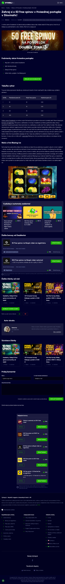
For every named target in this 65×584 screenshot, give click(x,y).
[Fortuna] (20, 473)
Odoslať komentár (56, 399)
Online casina (6, 536)
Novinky (8, 7)
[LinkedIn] (12, 331)
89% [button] (50, 270)
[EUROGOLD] (20, 434)
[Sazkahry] (20, 460)
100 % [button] (18, 221)
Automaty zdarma (8, 533)
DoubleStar (58, 20)
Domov (3, 7)
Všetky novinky (53, 20)
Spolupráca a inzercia (53, 526)
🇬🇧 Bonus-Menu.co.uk (53, 543)
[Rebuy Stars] (20, 422)
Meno (3, 375)
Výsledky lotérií (7, 539)
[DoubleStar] (20, 447)
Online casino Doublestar (9, 120)
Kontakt (50, 520)
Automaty (26, 20)
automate (25, 136)
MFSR (38, 505)
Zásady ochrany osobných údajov (55, 533)
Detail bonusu (56, 252)
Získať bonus (56, 243)
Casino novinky (32, 20)
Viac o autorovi (57, 332)
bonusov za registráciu (8, 122)
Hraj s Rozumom (30, 531)
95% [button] (50, 252)
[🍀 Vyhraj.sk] (8, 2)
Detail (21, 427)
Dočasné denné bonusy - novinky (42, 20)
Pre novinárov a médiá (53, 529)
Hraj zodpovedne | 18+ (31, 517)
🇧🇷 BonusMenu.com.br (53, 546)
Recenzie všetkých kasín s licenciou (32, 524)
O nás (49, 517)
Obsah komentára (6, 382)
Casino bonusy (7, 517)
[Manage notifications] (3, 580)
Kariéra (49, 523)
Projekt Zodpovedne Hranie (33, 528)
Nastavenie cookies (9, 509)
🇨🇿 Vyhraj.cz (51, 540)
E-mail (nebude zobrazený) (41, 375)
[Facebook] (32, 560)
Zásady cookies (52, 537)
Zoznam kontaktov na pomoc (33, 520)
